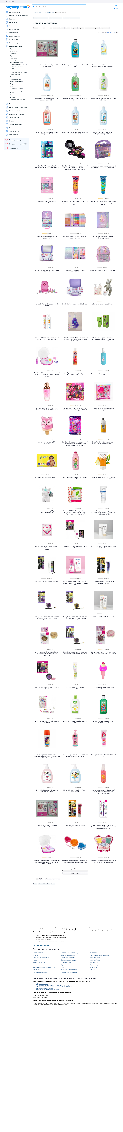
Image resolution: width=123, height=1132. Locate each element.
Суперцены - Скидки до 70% (18, 144)
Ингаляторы (36, 969)
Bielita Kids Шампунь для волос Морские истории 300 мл (103, 133)
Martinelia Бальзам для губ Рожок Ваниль (103, 688)
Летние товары (14, 134)
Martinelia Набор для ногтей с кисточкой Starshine (47, 202)
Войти (116, 8)
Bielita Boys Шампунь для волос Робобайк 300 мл (103, 721)
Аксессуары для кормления (18, 107)
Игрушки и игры (14, 36)
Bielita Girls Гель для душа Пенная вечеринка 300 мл (47, 133)
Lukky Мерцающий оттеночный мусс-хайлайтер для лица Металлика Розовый (103, 652)
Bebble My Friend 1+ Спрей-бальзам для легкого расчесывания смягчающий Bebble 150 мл (75, 339)
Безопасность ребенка (16, 114)
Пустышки (13, 77)
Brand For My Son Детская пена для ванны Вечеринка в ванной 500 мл (103, 442)
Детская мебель (14, 12)
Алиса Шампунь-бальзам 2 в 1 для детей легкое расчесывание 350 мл (75, 755)
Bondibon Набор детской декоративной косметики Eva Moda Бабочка (103, 861)
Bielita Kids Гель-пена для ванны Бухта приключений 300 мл (47, 99)
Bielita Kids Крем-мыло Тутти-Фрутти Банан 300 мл (75, 790)
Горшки (12, 86)
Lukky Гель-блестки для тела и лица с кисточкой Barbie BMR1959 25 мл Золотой (75, 618)
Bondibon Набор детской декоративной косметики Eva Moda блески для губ (75, 861)
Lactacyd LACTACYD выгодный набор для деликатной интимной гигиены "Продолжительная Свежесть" (75, 512)
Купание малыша (14, 111)
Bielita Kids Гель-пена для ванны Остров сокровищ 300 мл (75, 133)
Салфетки (13, 53)
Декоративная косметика (19, 64)
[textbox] (59, 6)
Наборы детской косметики (20, 68)
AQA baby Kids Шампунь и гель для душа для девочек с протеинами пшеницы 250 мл (75, 203)
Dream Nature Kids (44, 884)
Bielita (35, 884)
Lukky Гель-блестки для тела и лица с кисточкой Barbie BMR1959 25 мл (54, 986)
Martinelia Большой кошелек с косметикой (75, 271)
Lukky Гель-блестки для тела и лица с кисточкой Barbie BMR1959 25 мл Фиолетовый (47, 618)
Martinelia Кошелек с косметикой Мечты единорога (103, 237)
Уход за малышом (15, 74)
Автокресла (13, 22)
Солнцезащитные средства (18, 72)
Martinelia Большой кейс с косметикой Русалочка (47, 271)
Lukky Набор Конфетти (42, 984)
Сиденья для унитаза (16, 88)
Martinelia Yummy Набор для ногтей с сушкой (47, 304)
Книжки (11, 121)
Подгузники (14, 51)
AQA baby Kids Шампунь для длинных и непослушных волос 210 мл (75, 373)
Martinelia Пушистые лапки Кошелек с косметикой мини (75, 237)
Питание (12, 104)
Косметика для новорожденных (99, 955)
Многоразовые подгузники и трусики (44, 967)
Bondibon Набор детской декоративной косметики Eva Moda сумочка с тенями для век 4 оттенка (47, 862)
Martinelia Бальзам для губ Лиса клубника (47, 442)
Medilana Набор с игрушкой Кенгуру (102, 304)
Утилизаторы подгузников (40, 965)
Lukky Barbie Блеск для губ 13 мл (44, 988)
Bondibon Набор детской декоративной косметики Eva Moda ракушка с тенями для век (47, 374)
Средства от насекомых (68, 957)
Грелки (63, 967)
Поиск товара (34, 6)
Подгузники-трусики (17, 49)
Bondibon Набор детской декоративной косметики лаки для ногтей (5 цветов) (103, 166)
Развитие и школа (15, 128)
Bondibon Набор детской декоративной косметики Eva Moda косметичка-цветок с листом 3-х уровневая (75, 167)
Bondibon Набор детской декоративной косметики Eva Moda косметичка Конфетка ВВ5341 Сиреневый (75, 443)
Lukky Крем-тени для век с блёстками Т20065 (75, 547)
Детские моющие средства (69, 960)
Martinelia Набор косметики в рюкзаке (102, 270)
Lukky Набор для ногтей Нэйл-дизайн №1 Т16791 (47, 721)
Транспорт (12, 26)
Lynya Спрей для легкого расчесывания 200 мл (103, 373)
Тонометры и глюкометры (69, 969)
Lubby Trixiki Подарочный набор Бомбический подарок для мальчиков (47, 166)
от (37, 28)
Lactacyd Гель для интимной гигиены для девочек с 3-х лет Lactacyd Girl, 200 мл (75, 583)
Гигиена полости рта (16, 81)
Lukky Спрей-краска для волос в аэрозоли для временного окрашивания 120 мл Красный (47, 756)
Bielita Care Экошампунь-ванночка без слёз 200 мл (103, 99)
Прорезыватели (15, 84)
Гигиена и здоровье (16, 46)
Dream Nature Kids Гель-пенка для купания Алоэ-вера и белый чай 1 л (103, 65)
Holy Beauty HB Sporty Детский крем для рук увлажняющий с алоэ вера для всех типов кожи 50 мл (103, 339)
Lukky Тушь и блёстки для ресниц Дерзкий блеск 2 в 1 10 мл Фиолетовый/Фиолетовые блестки (103, 827)
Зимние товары (14, 43)
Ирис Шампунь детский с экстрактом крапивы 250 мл (75, 478)
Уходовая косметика (18, 66)
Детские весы (94, 962)
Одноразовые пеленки (17, 56)
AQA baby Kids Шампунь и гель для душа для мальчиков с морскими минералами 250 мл (103, 203)
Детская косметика (16, 62)
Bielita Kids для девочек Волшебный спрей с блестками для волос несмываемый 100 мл (103, 791)
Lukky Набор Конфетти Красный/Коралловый (47, 65)
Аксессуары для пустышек (18, 99)
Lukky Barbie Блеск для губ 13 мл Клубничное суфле (75, 826)
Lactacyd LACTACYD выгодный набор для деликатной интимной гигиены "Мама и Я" (47, 547)
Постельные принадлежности (19, 15)
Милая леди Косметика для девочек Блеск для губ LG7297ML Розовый (47, 409)
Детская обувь (14, 32)
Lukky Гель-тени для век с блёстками (46, 581)
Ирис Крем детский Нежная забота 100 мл (103, 755)
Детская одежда (14, 29)
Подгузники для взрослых (69, 972)
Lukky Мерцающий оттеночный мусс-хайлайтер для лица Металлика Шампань (47, 653)
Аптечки (12, 97)
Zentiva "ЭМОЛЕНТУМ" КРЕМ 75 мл (103, 616)
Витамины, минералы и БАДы (69, 952)
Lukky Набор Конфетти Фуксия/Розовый (47, 826)
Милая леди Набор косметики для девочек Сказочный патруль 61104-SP (75, 409)
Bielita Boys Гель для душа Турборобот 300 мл (75, 99)
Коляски (12, 19)
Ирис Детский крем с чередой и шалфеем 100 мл (75, 688)
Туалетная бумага (15, 79)
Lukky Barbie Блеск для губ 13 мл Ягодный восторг (103, 582)
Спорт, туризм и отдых (16, 39)
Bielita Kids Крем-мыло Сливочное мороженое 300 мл (47, 790)
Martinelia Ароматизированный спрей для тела (48, 989)
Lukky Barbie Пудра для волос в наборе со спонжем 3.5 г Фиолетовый (47, 688)
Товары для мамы (14, 117)
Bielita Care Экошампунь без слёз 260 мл (75, 721)
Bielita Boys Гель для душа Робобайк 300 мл (75, 65)
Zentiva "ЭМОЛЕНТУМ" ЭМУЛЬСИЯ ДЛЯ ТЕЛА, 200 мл (103, 547)
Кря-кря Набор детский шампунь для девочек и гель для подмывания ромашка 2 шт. (47, 339)
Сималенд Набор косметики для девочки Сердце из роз (103, 409)
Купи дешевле (13, 148)
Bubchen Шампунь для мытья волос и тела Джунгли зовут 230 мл (52, 985)
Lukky (52, 884)
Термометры (14, 95)
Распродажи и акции (15, 140)
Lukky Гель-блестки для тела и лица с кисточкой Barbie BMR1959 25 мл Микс (75, 652)
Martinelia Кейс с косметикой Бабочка (74, 304)
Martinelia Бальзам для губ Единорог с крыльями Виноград (47, 511)
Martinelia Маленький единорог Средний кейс (47, 237)
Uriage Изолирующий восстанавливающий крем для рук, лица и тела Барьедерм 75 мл (103, 512)
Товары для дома (14, 131)
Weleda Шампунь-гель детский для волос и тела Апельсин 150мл (103, 478)
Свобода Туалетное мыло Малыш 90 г (46, 477)
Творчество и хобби (15, 124)
